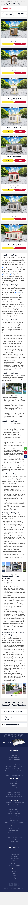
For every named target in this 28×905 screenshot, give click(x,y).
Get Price (8, 43)
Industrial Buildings (14, 818)
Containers (14, 826)
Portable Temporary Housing (14, 792)
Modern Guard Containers (14, 844)
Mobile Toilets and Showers (14, 854)
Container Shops (14, 839)
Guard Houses (14, 861)
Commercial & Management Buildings (14, 802)
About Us (14, 871)
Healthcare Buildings (14, 816)
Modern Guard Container (14, 40)
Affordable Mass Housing (14, 790)
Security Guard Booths (14, 19)
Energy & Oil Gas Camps (14, 811)
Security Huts (14, 863)
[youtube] (18, 735)
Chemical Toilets (14, 856)
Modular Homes (14, 778)
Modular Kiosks (8, 14)
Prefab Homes (14, 783)
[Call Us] (25, 452)
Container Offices (14, 830)
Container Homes (14, 835)
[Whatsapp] (25, 449)
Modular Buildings (14, 750)
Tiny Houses (14, 785)
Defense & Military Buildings (14, 807)
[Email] (25, 456)
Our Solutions (14, 800)
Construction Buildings (14, 804)
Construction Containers (14, 832)
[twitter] (9, 735)
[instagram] (12, 735)
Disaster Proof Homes (14, 794)
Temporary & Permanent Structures (14, 822)
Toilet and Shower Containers (14, 837)
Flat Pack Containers (14, 828)
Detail (20, 43)
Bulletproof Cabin (14, 858)
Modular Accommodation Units (14, 768)
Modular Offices (14, 755)
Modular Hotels (14, 762)
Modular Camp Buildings (14, 753)
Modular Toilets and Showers (14, 773)
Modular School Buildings (14, 759)
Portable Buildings (14, 847)
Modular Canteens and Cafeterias (14, 775)
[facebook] (5, 735)
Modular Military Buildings (14, 764)
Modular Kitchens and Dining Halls (14, 770)
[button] (11, 395)
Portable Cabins (14, 841)
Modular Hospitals (14, 757)
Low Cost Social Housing (14, 787)
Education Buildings (14, 809)
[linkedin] (15, 735)
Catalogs (14, 878)
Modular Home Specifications (14, 796)
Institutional (14, 869)
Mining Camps (14, 820)
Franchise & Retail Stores (14, 813)
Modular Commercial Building (14, 766)
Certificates (14, 875)
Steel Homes (14, 781)
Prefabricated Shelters (20, 14)
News (14, 873)
